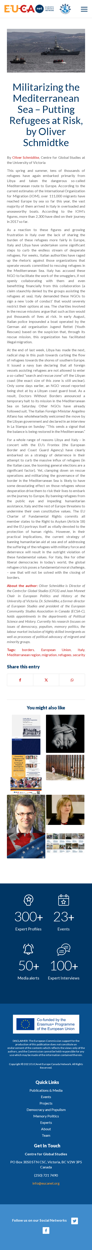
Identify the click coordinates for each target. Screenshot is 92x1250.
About (46, 1129)
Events (46, 1097)
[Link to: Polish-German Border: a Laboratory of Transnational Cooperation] (26, 735)
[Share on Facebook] (20, 680)
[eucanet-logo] (37, 9)
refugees (64, 655)
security (79, 655)
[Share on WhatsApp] (72, 680)
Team (46, 1135)
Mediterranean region (23, 655)
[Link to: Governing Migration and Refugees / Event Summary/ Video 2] (26, 775)
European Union (56, 650)
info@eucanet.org (46, 1183)
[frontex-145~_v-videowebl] (46, 51)
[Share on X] (46, 680)
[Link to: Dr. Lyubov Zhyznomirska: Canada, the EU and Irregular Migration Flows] (65, 810)
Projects (46, 1103)
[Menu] (84, 9)
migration (49, 655)
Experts (46, 1122)
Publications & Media (46, 1090)
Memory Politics (46, 1116)
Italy (81, 650)
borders (28, 650)
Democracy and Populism (46, 1109)
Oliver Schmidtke (25, 157)
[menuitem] (84, 9)
